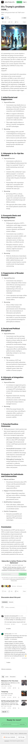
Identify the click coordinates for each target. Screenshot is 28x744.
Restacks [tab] (11, 602)
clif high (7, 17)
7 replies (8, 662)
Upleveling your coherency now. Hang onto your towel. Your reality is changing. (10, 703)
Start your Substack (10, 737)
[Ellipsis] (26, 616)
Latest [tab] (6, 676)
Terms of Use (21, 577)
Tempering (4, 691)
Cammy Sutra (7, 633)
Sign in (25, 2)
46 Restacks (19, 586)
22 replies (8, 628)
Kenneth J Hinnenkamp (10, 616)
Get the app (21, 737)
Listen (24, 18)
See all (4, 711)
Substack (6, 741)
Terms (16, 733)
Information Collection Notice (16, 579)
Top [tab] (3, 676)
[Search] (25, 676)
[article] (14, 684)
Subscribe (19, 2)
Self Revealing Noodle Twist (10, 701)
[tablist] (7, 602)
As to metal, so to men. (7, 693)
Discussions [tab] (12, 676)
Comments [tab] (4, 602)
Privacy (12, 733)
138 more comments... (6, 669)
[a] (24, 682)
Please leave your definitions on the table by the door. (10, 683)
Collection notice (23, 733)
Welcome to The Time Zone (9, 681)
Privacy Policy (14, 580)
